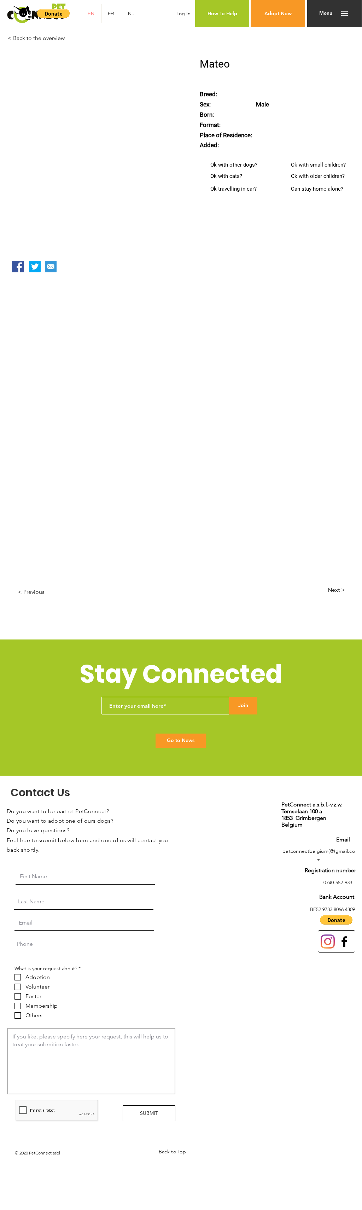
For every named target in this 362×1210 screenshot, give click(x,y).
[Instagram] (328, 941)
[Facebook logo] (344, 941)
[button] (53, 13)
